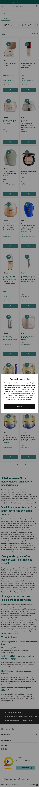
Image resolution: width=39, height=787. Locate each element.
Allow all (19, 406)
